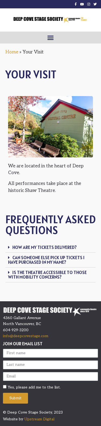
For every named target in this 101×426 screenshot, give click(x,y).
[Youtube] (82, 4)
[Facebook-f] (75, 4)
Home (11, 52)
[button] (51, 37)
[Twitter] (95, 4)
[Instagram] (88, 4)
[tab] (50, 247)
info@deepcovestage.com (25, 336)
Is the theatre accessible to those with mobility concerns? (47, 274)
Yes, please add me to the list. (34, 387)
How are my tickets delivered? (44, 247)
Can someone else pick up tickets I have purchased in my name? (46, 260)
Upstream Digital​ (39, 419)
